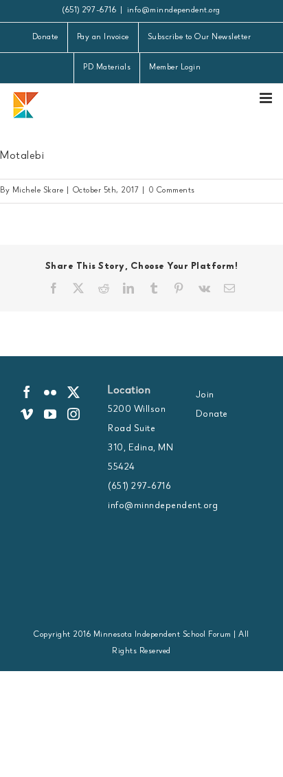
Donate (212, 414)
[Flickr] (50, 392)
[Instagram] (73, 414)
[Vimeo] (27, 414)
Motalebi (22, 156)
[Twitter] (73, 392)
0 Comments (171, 191)
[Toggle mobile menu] (267, 98)
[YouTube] (50, 414)
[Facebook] (27, 392)
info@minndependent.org (173, 11)
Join (205, 395)
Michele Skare (38, 191)
